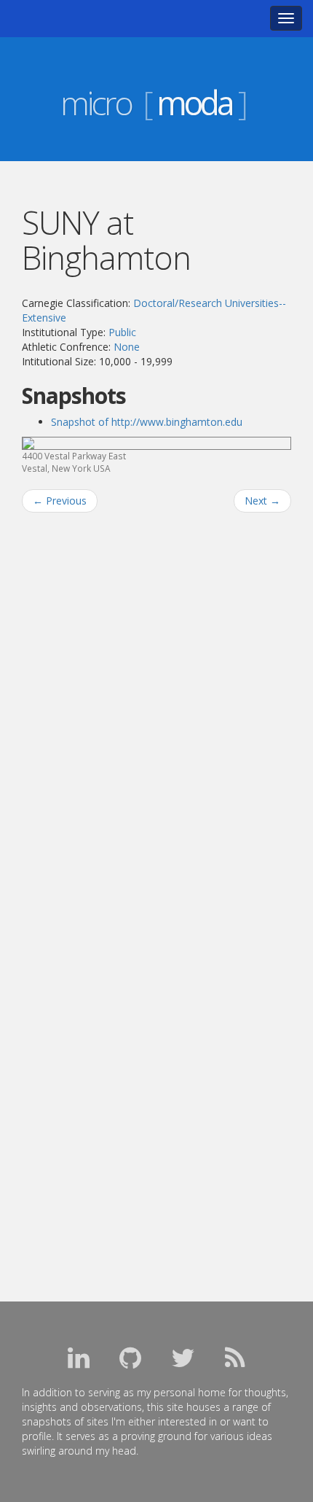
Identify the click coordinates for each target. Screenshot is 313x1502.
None (127, 347)
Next (262, 500)
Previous (60, 500)
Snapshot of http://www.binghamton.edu (146, 422)
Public (122, 332)
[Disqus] (156, 709)
